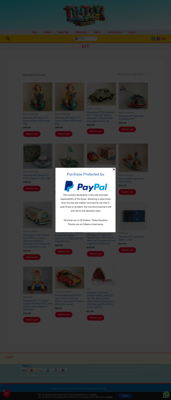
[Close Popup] (114, 170)
